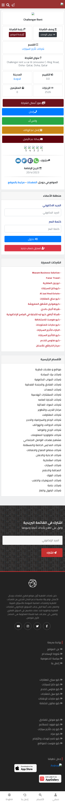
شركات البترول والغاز (50, 490)
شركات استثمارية (52, 460)
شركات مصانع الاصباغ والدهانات (44, 450)
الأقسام (40, 799)
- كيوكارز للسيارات (51, 288)
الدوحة (17, 78)
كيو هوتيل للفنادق (49, 719)
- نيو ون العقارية (52, 283)
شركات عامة (54, 485)
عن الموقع (53, 649)
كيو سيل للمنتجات (50, 693)
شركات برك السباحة (51, 374)
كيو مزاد (55, 733)
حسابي (55, 799)
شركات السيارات (52, 465)
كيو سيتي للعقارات (50, 679)
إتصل (31, 111)
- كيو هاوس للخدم (50, 340)
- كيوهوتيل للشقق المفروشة (44, 304)
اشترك (50, 552)
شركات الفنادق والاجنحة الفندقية (43, 384)
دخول (31, 239)
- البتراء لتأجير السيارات (49, 330)
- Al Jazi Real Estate (50, 293)
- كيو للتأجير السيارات (49, 335)
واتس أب (32, 120)
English (9, 799)
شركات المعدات (52, 389)
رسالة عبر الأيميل (31, 139)
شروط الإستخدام (51, 653)
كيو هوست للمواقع (49, 743)
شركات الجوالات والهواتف (46, 424)
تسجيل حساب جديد (31, 248)
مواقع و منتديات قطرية (48, 369)
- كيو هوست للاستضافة (48, 319)
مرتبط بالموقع (16, 182)
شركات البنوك (54, 475)
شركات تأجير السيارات (33, 48)
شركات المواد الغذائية (49, 404)
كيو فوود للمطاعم (49, 724)
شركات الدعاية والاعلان (48, 455)
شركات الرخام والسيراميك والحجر (43, 419)
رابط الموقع (16, 34)
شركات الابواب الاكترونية (47, 379)
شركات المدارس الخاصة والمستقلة (42, 444)
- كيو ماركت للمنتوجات (48, 325)
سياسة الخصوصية (50, 658)
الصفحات (32, 182)
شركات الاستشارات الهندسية (46, 394)
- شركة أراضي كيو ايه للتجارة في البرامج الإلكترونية (33, 314)
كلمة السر (55, 222)
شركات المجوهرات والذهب (46, 480)
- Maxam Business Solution (46, 272)
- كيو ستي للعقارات (50, 299)
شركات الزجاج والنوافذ (49, 429)
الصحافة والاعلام (51, 470)
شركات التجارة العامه (49, 399)
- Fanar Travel (53, 278)
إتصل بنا (24, 799)
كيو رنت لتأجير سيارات (49, 729)
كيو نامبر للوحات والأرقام (46, 738)
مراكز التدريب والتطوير (49, 409)
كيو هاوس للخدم (50, 689)
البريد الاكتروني (51, 205)
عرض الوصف (46, 34)
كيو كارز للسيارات (51, 684)
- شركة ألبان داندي (51, 309)
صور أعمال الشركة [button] (31, 102)
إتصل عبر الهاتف (31, 130)
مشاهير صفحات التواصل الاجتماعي (42, 439)
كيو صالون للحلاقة (50, 703)
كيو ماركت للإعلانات (49, 698)
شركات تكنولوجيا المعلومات (46, 434)
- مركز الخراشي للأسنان (48, 345)
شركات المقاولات (51, 414)
